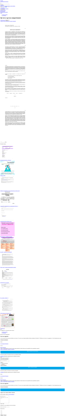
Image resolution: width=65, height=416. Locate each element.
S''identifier (2, 5)
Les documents (2, 1)
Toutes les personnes (5, 363)
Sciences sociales (4, 14)
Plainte (1, 347)
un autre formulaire (11, 394)
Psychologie (4, 15)
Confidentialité (5, 349)
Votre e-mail (2, 403)
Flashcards (6, 1)
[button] (2, 142)
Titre (1, 357)
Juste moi (3, 364)
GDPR (1, 349)
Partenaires (4, 347)
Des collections (6, 8)
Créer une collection (3, 365)
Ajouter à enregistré (13, 21)
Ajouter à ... (7, 20)
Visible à (1, 362)
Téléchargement (2, 20)
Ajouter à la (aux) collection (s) (5, 21)
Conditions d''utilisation (10, 349)
